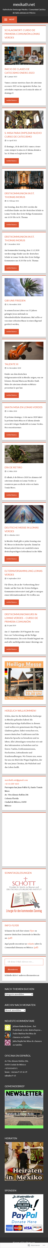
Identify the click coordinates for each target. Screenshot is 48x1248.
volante (30, 944)
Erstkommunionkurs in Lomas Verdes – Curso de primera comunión (21, 618)
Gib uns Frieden (15, 300)
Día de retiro (13, 467)
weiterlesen (11, 100)
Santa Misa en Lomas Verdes (23, 407)
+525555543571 (11, 1068)
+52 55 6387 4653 (12, 784)
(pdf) (10, 938)
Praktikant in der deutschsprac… (27, 1030)
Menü (12, 19)
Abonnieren (13, 969)
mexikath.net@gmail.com (16, 780)
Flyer (32, 931)
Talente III (11, 364)
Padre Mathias (19, 1033)
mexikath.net (24, 4)
